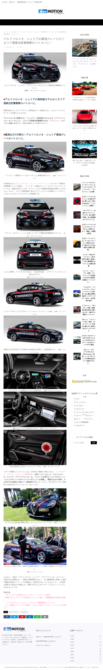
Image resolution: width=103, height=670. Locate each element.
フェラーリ (77, 415)
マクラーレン (88, 419)
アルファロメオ (13, 612)
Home (4, 2)
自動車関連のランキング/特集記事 (29, 2)
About (12, 2)
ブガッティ (89, 415)
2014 (86, 657)
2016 (86, 651)
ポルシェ (77, 419)
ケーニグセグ (78, 405)
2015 (86, 654)
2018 (86, 645)
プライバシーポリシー (43, 645)
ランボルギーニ (79, 425)
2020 (86, 639)
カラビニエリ (55, 121)
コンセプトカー (79, 409)
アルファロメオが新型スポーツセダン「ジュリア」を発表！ (28, 595)
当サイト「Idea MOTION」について (48, 637)
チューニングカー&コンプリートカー (84, 412)
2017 (86, 648)
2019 (86, 642)
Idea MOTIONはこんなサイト (46, 641)
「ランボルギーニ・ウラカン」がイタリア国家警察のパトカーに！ (31, 602)
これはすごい (15, 32)
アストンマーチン (80, 402)
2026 (86, 636)
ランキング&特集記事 (81, 422)
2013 (86, 661)
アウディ (77, 399)
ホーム (6, 32)
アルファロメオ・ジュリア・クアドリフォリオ (33, 183)
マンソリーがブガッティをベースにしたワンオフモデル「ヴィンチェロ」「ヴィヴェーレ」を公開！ (84, 61)
